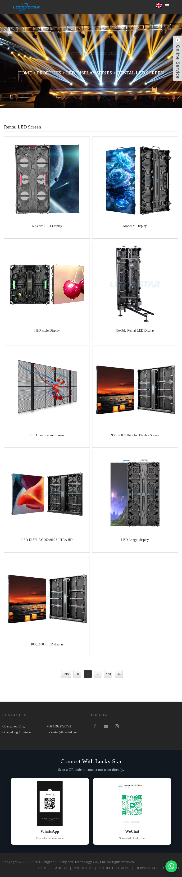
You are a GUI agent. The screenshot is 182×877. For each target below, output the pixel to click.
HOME (25, 72)
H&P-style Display (47, 330)
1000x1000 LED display (47, 644)
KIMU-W (26, 7)
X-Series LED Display (47, 226)
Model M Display (135, 226)
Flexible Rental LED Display (135, 330)
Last (119, 674)
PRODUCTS (49, 72)
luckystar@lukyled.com (62, 732)
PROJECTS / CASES (114, 868)
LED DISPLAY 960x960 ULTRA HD (47, 540)
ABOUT (61, 868)
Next (108, 674)
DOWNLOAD (146, 868)
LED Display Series (89, 72)
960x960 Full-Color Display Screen (135, 435)
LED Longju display (135, 540)
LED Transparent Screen (47, 435)
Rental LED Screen (140, 72)
